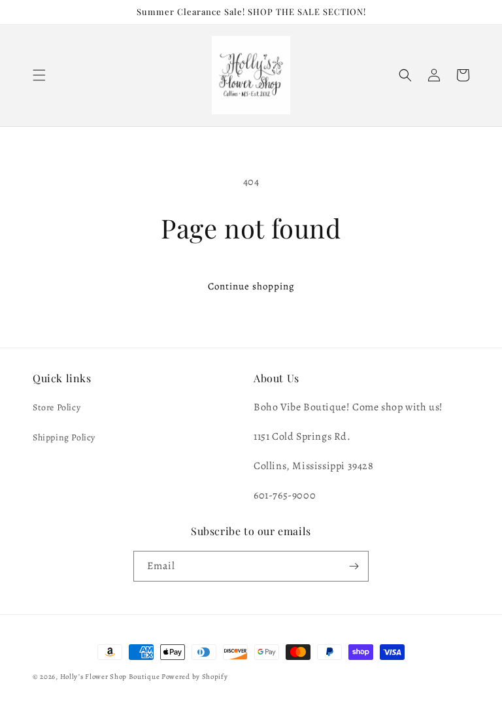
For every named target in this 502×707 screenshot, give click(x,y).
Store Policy (56, 407)
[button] (39, 75)
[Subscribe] (353, 566)
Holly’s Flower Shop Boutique (110, 677)
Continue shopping (251, 286)
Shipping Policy (64, 437)
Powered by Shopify (194, 677)
